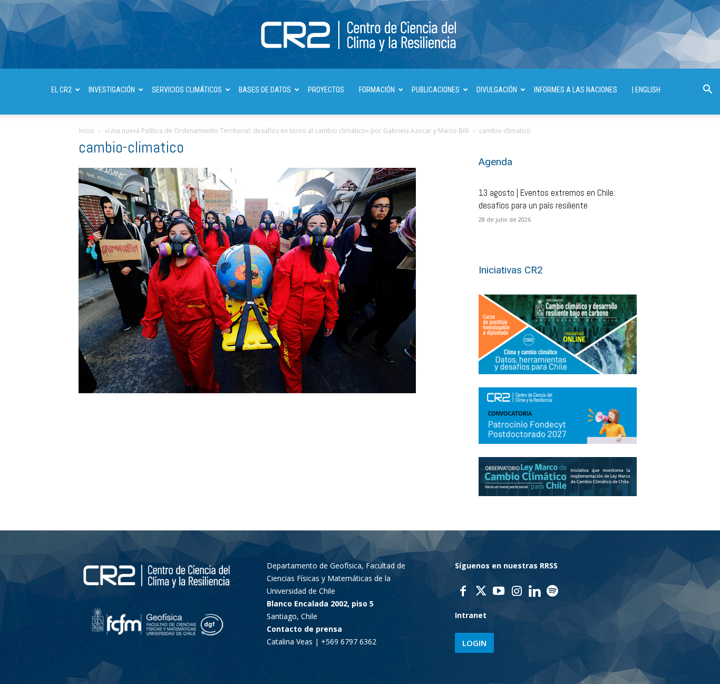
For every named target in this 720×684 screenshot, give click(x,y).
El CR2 (61, 90)
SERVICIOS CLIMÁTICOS (187, 90)
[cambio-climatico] (247, 390)
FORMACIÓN (377, 90)
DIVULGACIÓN (496, 90)
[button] (707, 91)
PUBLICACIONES (436, 90)
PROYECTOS (326, 90)
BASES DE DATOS (265, 90)
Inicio (86, 130)
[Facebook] (463, 592)
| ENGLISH (646, 90)
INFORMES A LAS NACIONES (575, 90)
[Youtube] (499, 592)
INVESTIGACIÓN (112, 90)
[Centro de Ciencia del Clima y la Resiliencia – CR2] (360, 35)
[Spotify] (552, 592)
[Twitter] (481, 592)
